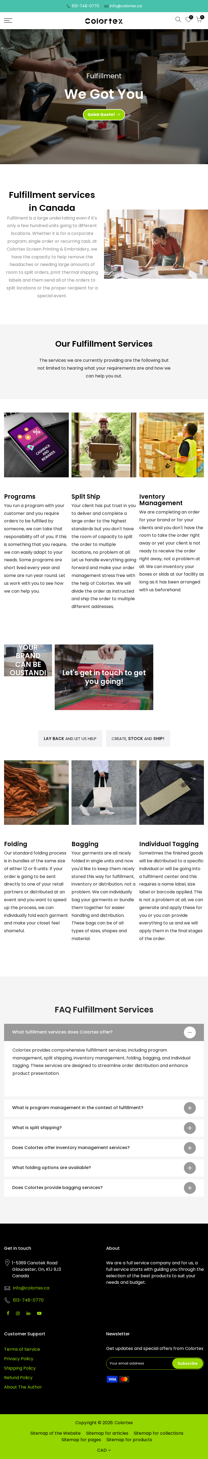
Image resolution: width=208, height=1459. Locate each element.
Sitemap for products (129, 1440)
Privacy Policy (18, 1359)
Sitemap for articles (107, 1433)
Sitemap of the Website (55, 1433)
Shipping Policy (20, 1368)
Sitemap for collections (158, 1433)
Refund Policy (18, 1377)
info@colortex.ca (126, 6)
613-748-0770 (85, 6)
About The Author (23, 1387)
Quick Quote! (101, 114)
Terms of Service (22, 1349)
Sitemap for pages (81, 1440)
